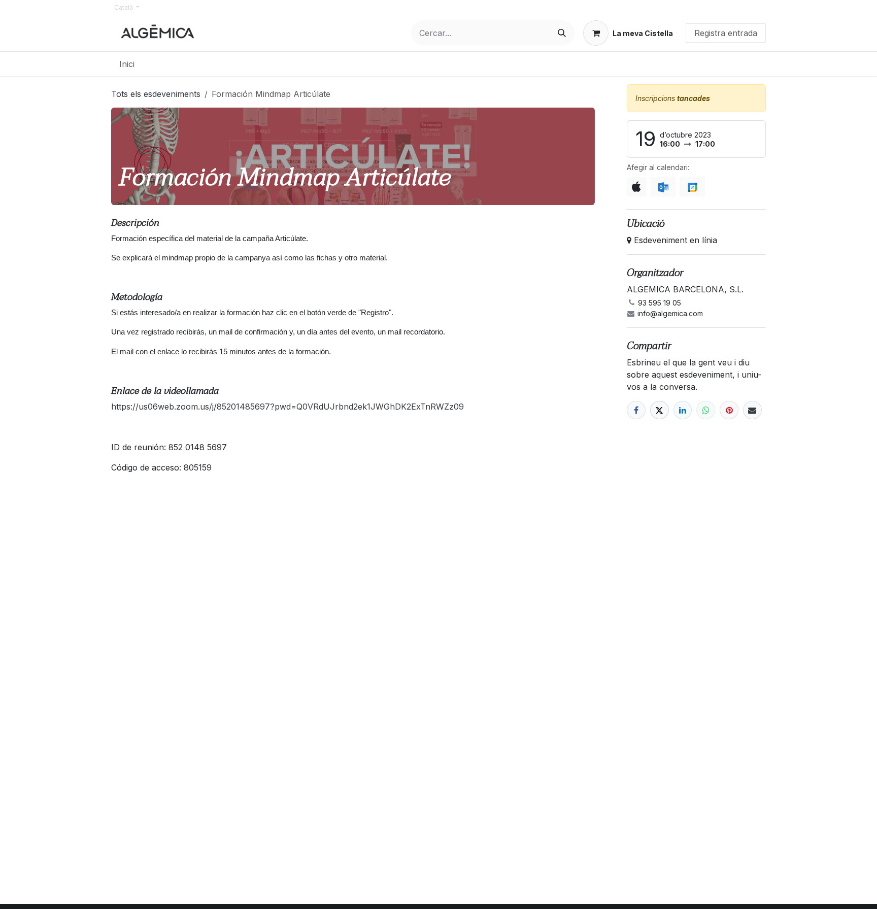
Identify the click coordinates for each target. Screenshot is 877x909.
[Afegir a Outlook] (663, 187)
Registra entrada (725, 33)
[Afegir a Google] (692, 187)
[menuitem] (127, 64)
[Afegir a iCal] (637, 186)
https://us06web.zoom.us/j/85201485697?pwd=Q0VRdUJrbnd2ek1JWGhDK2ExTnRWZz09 (287, 406)
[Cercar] (562, 33)
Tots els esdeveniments (155, 94)
